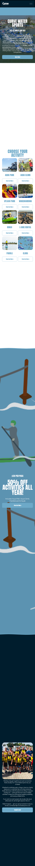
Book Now (17, 57)
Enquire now (17, 810)
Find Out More (9, 181)
